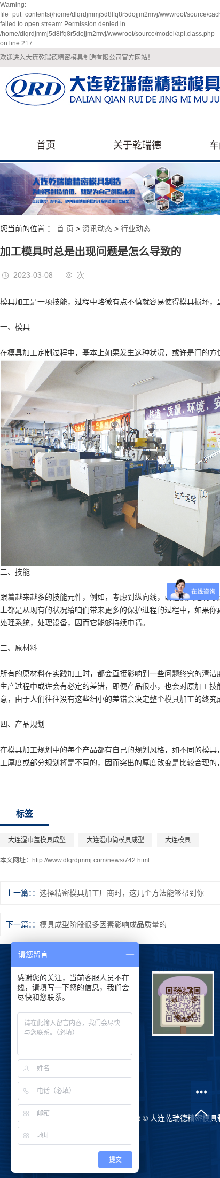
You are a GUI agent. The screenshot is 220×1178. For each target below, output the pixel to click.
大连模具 (178, 840)
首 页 (65, 228)
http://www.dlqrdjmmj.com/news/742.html (91, 860)
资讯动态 (97, 228)
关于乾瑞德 (137, 145)
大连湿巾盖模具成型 (37, 840)
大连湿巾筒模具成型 (115, 840)
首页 (46, 145)
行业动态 (136, 228)
